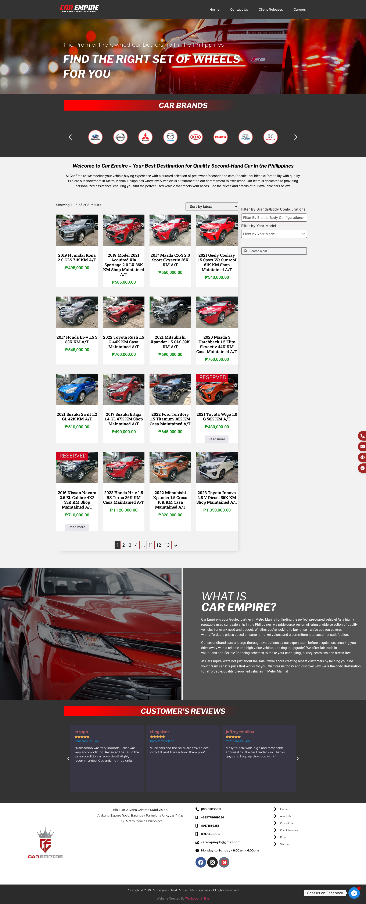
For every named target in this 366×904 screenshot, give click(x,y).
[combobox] (274, 218)
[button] (70, 137)
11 (150, 545)
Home (214, 9)
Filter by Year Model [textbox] (259, 234)
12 (158, 545)
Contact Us (239, 9)
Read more (216, 439)
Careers (300, 9)
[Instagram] (212, 862)
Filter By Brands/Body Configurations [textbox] (273, 217)
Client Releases (271, 9)
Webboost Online (197, 898)
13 (167, 545)
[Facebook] (200, 862)
